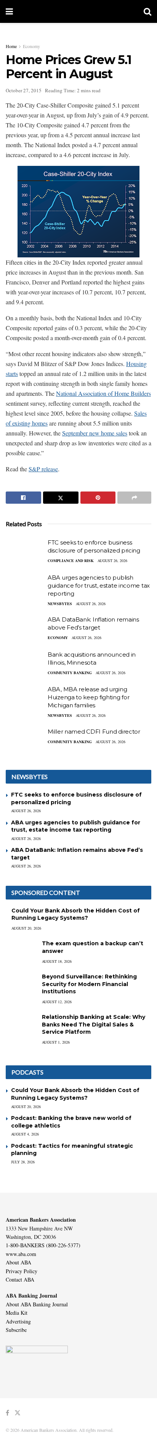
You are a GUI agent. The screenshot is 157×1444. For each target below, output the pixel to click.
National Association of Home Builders (103, 393)
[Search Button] (147, 11)
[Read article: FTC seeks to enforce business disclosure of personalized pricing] (25, 552)
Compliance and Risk (71, 560)
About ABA (18, 1262)
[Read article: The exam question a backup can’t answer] (21, 951)
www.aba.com (21, 1254)
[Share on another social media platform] (134, 498)
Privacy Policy (21, 1271)
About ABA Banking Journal (37, 1304)
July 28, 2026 (23, 1162)
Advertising (18, 1321)
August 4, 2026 (25, 1134)
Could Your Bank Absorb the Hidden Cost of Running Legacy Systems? (75, 914)
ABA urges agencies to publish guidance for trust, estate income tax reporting (99, 585)
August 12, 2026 (57, 1001)
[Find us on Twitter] (17, 1413)
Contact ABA (20, 1279)
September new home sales (94, 433)
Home (11, 46)
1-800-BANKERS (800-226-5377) (43, 1245)
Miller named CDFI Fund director (94, 731)
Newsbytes (60, 603)
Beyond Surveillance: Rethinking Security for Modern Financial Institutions (89, 984)
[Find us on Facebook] (7, 1413)
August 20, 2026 (26, 928)
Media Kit (16, 1312)
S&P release (43, 469)
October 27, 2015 (24, 90)
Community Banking (70, 672)
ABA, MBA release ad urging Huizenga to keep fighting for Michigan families (88, 697)
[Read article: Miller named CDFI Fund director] (25, 741)
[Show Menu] (9, 11)
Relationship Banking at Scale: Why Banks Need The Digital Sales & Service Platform (93, 1024)
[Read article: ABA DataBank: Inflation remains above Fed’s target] (25, 629)
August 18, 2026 (57, 961)
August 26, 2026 (112, 560)
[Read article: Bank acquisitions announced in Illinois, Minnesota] (25, 664)
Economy (31, 46)
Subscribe (16, 1329)
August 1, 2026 (56, 1042)
